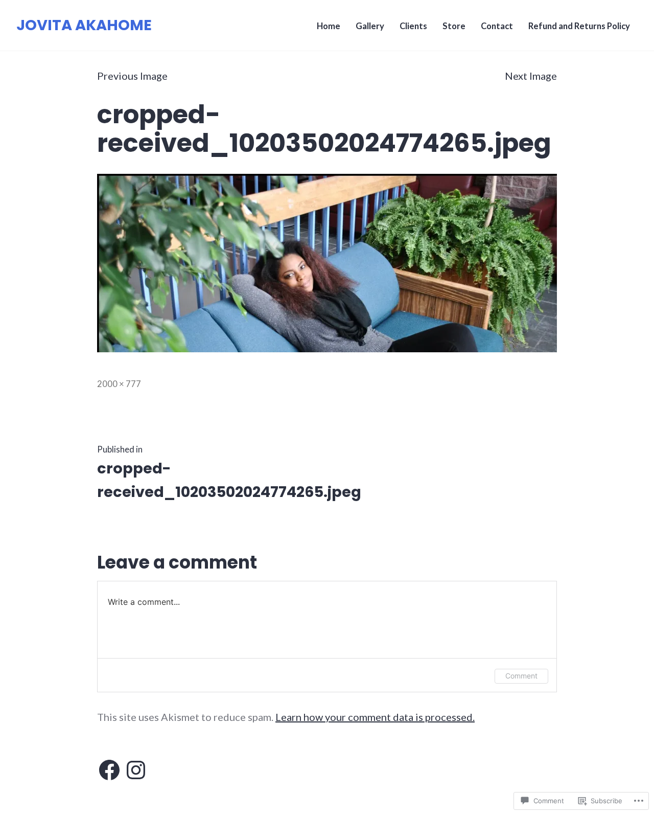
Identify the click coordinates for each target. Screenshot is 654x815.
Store (453, 26)
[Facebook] (109, 770)
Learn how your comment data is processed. (375, 717)
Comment (521, 675)
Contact (497, 26)
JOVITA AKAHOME (84, 25)
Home (328, 26)
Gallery (370, 26)
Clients (413, 26)
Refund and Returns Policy (579, 26)
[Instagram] (136, 770)
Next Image (531, 76)
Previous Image (132, 76)
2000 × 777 (119, 384)
